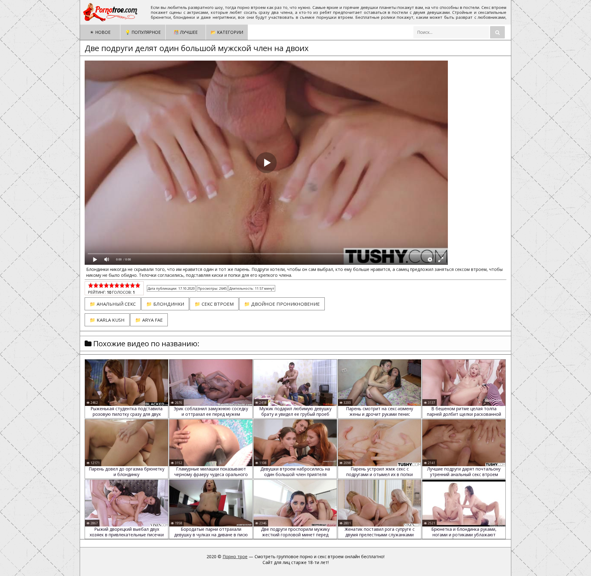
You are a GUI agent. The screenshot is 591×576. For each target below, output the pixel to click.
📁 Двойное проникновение (282, 304)
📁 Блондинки (165, 304)
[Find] (497, 32)
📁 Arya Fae (149, 320)
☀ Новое (100, 32)
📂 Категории (227, 32)
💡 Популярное (143, 32)
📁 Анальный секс (113, 304)
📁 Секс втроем (214, 304)
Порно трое (235, 556)
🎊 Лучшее (186, 32)
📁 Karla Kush (107, 320)
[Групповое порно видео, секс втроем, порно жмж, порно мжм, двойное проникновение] (111, 12)
